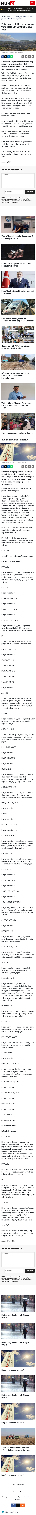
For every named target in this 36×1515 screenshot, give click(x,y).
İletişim (19, 1497)
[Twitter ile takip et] (18, 1505)
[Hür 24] (8, 3)
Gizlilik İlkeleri (28, 1497)
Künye (12, 1497)
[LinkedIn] (8, 56)
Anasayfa (7, 17)
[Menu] (32, 3)
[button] (26, 56)
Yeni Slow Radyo (18, 1485)
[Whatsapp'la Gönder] (11, 56)
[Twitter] (5, 56)
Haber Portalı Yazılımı (11, 1512)
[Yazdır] (23, 56)
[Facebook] (2, 56)
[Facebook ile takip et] (13, 1505)
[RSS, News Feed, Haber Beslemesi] (22, 1505)
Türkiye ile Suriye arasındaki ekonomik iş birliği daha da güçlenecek (21, 9)
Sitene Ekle (17, 1499)
